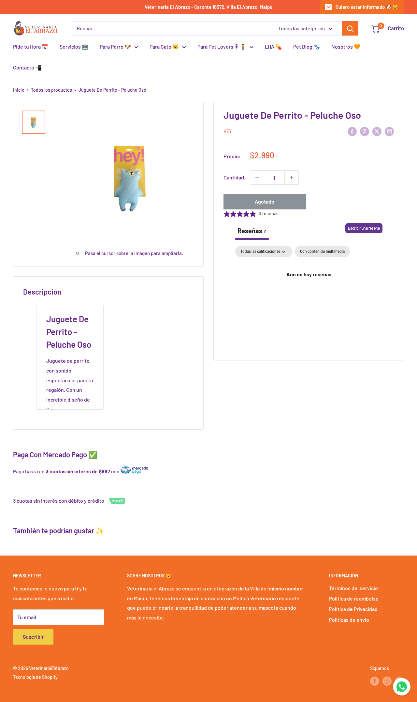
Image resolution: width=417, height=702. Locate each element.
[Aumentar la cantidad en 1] (291, 178)
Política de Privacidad (353, 609)
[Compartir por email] (389, 131)
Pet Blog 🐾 (306, 46)
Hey (227, 131)
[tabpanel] (308, 296)
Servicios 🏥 (74, 46)
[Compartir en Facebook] (352, 131)
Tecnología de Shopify (35, 677)
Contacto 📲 (27, 67)
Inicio (18, 90)
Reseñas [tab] (251, 231)
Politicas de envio (349, 620)
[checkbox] (322, 252)
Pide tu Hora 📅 (30, 46)
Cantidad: (234, 178)
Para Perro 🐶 (115, 46)
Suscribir (33, 636)
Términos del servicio (353, 588)
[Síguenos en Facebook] (374, 681)
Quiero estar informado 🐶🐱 (367, 7)
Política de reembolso (354, 598)
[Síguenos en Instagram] (387, 681)
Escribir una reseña (364, 228)
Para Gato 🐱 (164, 46)
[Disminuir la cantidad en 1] (257, 178)
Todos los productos (51, 90)
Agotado (264, 202)
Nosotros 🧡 (345, 46)
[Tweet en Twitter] (376, 131)
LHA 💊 (273, 46)
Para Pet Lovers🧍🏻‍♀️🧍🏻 (221, 46)
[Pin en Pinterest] (364, 131)
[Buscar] (350, 28)
